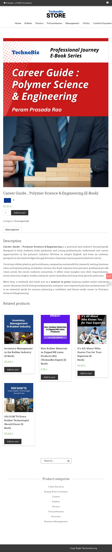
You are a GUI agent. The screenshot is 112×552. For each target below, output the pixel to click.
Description (12, 229)
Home (18, 23)
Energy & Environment (56, 491)
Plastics (39, 23)
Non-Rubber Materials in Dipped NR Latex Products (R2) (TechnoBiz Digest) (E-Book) (54, 356)
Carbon (56, 496)
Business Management (56, 521)
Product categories (56, 479)
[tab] (12, 230)
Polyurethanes (54, 23)
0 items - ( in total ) (19, 3)
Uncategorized (21, 221)
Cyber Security (56, 486)
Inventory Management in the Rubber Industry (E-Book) (18, 352)
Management (72, 23)
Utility (86, 23)
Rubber (28, 23)
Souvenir (56, 516)
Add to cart (20, 213)
